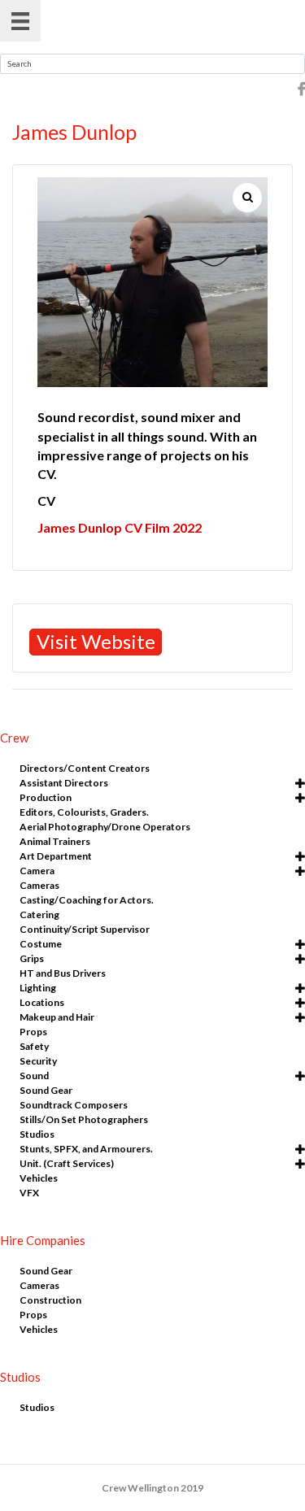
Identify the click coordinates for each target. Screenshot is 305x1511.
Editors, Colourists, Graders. (84, 812)
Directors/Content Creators (85, 768)
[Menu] (20, 20)
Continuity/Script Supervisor (85, 929)
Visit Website (96, 641)
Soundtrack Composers (74, 1105)
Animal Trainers (55, 841)
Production (46, 797)
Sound (34, 1075)
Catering (39, 914)
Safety (34, 1046)
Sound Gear (46, 1090)
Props (33, 1031)
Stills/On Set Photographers (84, 1119)
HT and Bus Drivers (63, 973)
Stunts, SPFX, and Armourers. (86, 1149)
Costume (41, 944)
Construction (50, 1300)
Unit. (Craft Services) (67, 1163)
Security (38, 1061)
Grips (32, 958)
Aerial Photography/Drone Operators (105, 827)
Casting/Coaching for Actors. (87, 900)
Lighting (38, 988)
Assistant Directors (64, 783)
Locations (42, 1002)
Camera (37, 870)
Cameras (39, 885)
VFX (29, 1193)
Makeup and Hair (57, 1017)
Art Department (56, 856)
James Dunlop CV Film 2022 (119, 527)
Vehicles (39, 1178)
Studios (37, 1134)
